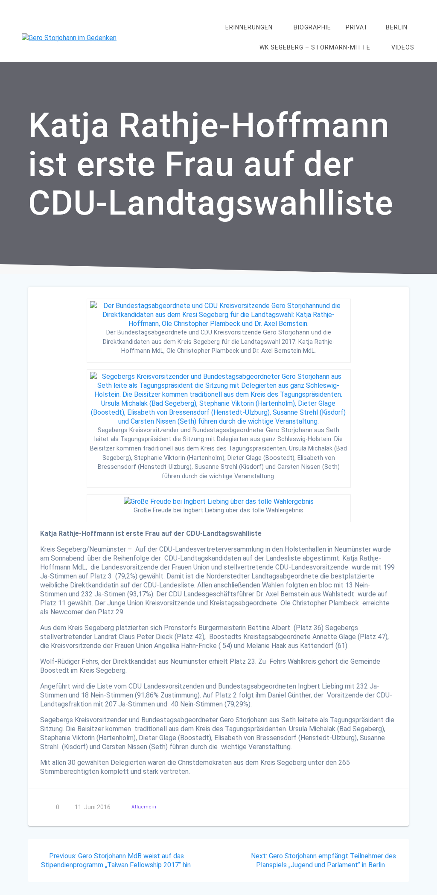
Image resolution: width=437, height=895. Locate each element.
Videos (402, 47)
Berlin (397, 27)
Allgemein (144, 807)
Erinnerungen (249, 27)
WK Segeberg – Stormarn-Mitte (314, 47)
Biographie (312, 27)
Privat (357, 27)
